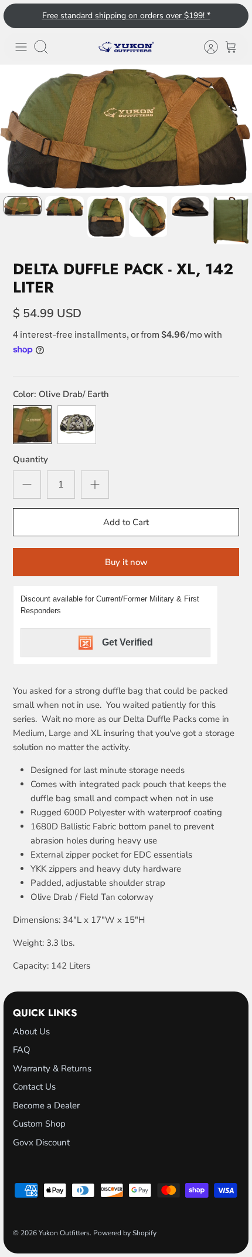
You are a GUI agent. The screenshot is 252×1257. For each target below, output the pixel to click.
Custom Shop (39, 1124)
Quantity (30, 459)
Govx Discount (41, 1142)
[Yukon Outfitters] (126, 47)
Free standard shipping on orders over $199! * (126, 15)
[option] (126, 129)
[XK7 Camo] (76, 424)
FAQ (21, 1050)
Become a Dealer (46, 1105)
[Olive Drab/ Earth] (32, 424)
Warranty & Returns (52, 1068)
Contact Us (34, 1087)
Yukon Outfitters (64, 1233)
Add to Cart (126, 522)
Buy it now (126, 562)
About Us (31, 1031)
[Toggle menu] (21, 47)
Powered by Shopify (124, 1233)
